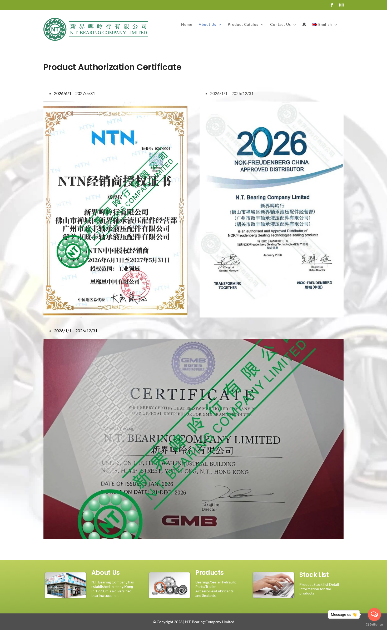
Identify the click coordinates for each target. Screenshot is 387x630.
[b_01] (65, 569)
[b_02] (169, 569)
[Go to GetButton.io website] (374, 624)
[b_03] (273, 569)
